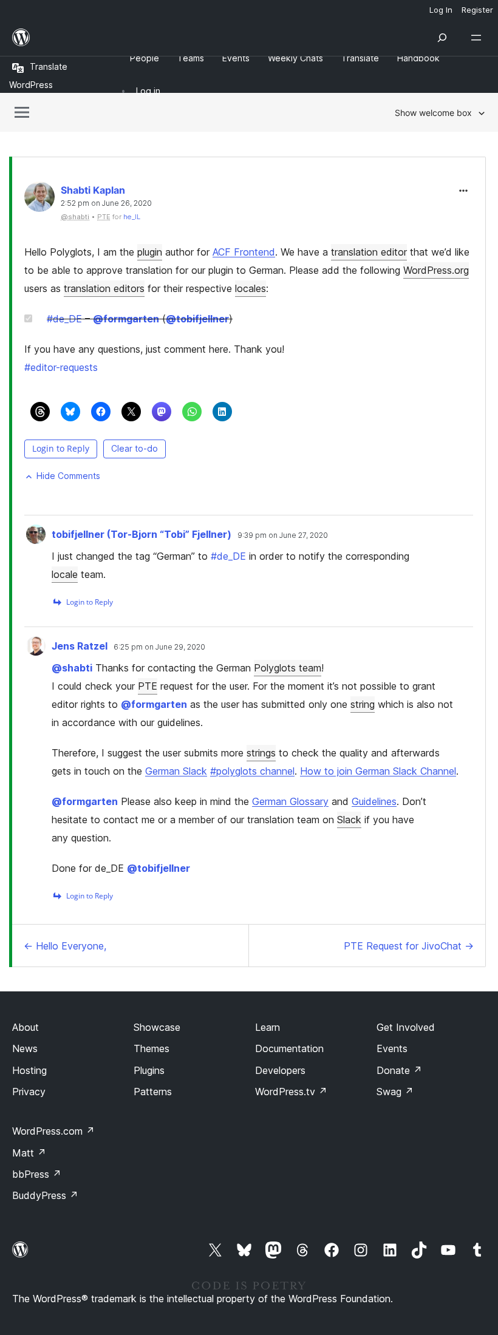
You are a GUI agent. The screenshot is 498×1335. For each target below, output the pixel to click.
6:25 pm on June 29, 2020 (159, 647)
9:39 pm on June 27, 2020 (282, 535)
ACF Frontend (244, 252)
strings (261, 753)
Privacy (29, 1091)
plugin (149, 252)
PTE (147, 686)
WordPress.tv (291, 1091)
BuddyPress (45, 1195)
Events (392, 1048)
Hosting (29, 1070)
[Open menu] (478, 37)
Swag (395, 1091)
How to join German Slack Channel (378, 771)
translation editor (369, 252)
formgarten (126, 319)
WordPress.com (53, 1131)
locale (65, 574)
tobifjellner (197, 319)
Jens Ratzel (79, 646)
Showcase (157, 1027)
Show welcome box (433, 112)
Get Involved (406, 1027)
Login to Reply (60, 448)
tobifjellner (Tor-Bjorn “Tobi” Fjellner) (141, 534)
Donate (399, 1070)
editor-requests (61, 367)
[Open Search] (442, 37)
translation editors (104, 288)
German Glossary (290, 801)
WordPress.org (436, 270)
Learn (267, 1027)
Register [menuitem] (477, 10)
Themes (151, 1048)
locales (250, 288)
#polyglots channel (252, 771)
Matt (29, 1153)
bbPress (36, 1174)
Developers (280, 1070)
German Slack (176, 771)
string (362, 704)
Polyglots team (287, 668)
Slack (349, 820)
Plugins (149, 1070)
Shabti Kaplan (93, 190)
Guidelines (374, 801)
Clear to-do (134, 448)
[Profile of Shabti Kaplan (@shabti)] (39, 199)
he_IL (131, 216)
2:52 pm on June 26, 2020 (106, 203)
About (25, 1027)
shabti (72, 668)
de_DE (64, 319)
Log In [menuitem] (440, 10)
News (25, 1048)
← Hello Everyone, (65, 946)
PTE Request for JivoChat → (409, 946)
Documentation (289, 1048)
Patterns (153, 1091)
